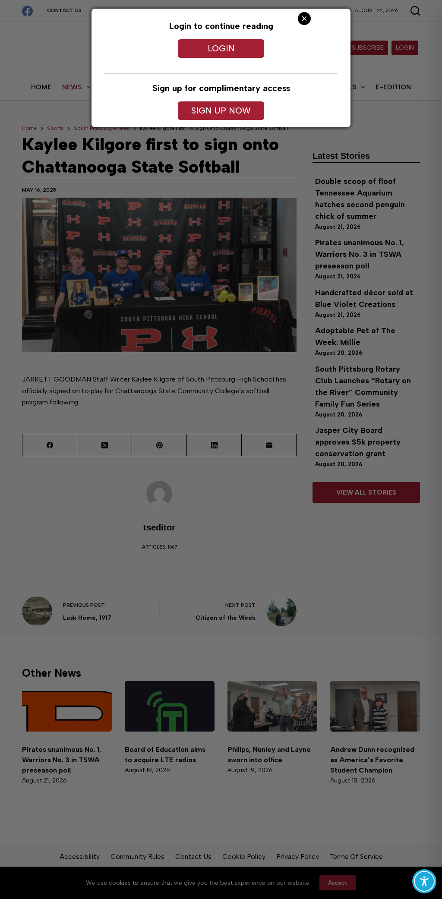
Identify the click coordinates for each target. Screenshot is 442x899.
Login (221, 48)
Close (304, 18)
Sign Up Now (221, 110)
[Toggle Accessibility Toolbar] (424, 881)
